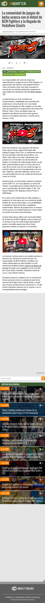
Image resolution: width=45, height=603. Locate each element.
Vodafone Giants (33, 72)
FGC (4, 72)
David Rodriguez (8, 31)
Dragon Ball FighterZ (16, 72)
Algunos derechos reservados (26, 599)
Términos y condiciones (15, 597)
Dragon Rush (8, 75)
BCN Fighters (20, 75)
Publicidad (35, 597)
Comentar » (40, 373)
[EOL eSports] (15, 3)
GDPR (28, 597)
